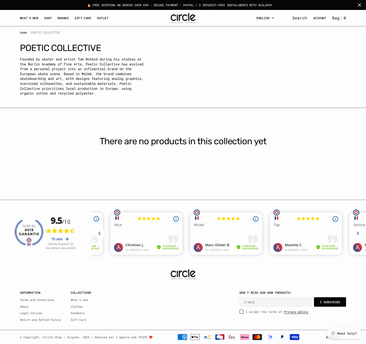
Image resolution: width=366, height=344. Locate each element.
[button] (339, 18)
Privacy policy (296, 312)
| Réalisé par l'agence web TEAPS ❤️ (122, 337)
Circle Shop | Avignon (61, 337)
